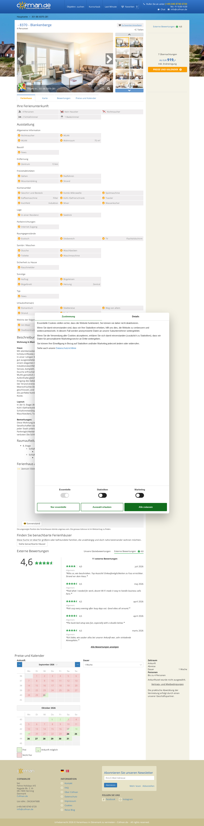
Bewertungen (63, 98)
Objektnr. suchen (75, 6)
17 (68, 729)
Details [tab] (135, 316)
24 (68, 733)
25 (76, 733)
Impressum (70, 801)
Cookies (68, 805)
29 (52, 738)
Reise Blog (70, 809)
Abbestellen (148, 786)
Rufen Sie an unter (166, 4)
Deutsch (62, 771)
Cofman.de (22, 796)
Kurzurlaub (94, 6)
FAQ (67, 787)
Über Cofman (71, 792)
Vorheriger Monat (19, 664)
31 (68, 738)
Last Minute (111, 6)
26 (28, 738)
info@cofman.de (179, 9)
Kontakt (68, 783)
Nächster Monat (77, 664)
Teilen (140, 29)
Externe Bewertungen (164, 26)
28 (44, 738)
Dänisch (67, 771)
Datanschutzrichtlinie (66, 348)
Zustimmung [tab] (68, 316)
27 (36, 738)
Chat (163, 9)
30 (44, 695)
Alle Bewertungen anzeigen (105, 646)
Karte (45, 98)
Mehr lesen (135, 786)
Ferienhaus (26, 98)
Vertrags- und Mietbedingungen (167, 684)
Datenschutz (71, 796)
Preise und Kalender (165, 69)
